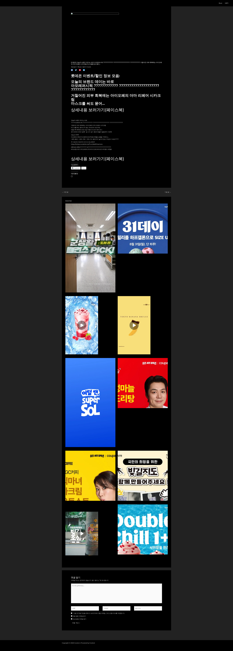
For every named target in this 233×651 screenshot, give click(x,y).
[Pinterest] (80, 70)
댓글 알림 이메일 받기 (79, 616)
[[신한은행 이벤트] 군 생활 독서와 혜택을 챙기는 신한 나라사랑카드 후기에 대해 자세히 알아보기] (90, 248)
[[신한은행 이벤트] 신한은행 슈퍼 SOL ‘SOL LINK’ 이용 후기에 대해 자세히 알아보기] (90, 402)
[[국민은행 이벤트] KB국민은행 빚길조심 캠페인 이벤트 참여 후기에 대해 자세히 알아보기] (81, 533)
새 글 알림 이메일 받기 (79, 619)
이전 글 (65, 192)
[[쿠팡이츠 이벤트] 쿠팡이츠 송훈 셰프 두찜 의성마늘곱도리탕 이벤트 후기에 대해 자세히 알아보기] (143, 383)
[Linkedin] (84, 70)
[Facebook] (72, 70)
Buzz (79, 67)
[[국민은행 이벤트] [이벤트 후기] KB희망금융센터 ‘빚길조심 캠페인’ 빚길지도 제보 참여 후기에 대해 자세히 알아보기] (143, 475)
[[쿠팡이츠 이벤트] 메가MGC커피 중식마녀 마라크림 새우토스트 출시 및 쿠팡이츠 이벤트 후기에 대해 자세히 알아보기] (90, 475)
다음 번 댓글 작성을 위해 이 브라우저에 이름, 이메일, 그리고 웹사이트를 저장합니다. (99, 613)
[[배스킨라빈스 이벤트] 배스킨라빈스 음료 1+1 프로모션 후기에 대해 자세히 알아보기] (81, 325)
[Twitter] (76, 70)
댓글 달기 (74, 67)
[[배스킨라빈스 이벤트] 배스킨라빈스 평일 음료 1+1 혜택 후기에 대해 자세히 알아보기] (143, 529)
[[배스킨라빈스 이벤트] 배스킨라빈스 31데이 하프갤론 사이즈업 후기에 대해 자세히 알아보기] (143, 228)
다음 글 (168, 192)
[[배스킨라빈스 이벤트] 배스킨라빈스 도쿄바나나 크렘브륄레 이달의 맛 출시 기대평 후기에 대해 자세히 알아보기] (134, 325)
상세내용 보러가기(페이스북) (97, 109)
